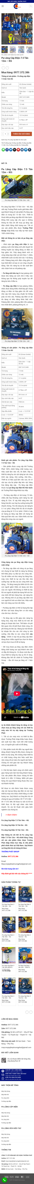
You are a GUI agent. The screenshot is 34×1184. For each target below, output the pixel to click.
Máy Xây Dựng (5, 1091)
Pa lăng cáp (7, 143)
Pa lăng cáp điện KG (15, 145)
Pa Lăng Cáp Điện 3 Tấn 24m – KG (8, 905)
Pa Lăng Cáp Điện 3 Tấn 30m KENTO (8, 966)
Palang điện (24, 145)
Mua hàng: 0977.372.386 (15, 72)
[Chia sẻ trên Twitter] (10, 149)
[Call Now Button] (4, 1180)
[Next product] (27, 1012)
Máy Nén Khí (5, 1094)
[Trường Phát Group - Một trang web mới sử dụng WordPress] (17, 6)
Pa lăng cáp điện (16, 143)
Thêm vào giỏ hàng (21, 134)
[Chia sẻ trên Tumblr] (29, 149)
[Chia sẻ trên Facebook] (7, 149)
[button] (2, 6)
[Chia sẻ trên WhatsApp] (3, 149)
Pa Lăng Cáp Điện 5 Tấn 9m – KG (25, 997)
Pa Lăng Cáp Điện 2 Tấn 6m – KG (25, 936)
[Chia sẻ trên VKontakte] (22, 149)
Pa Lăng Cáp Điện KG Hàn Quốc (12, 55)
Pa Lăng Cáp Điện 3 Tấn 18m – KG (8, 936)
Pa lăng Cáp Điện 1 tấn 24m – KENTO (24, 966)
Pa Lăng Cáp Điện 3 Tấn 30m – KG (8, 997)
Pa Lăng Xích (5, 1098)
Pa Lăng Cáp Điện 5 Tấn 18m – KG (25, 905)
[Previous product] (30, 1012)
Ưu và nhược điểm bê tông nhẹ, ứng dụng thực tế (19, 1060)
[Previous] (4, 29)
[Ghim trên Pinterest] (18, 149)
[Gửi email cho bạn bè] (14, 149)
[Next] (29, 29)
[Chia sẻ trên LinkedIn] (25, 149)
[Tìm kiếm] (30, 6)
